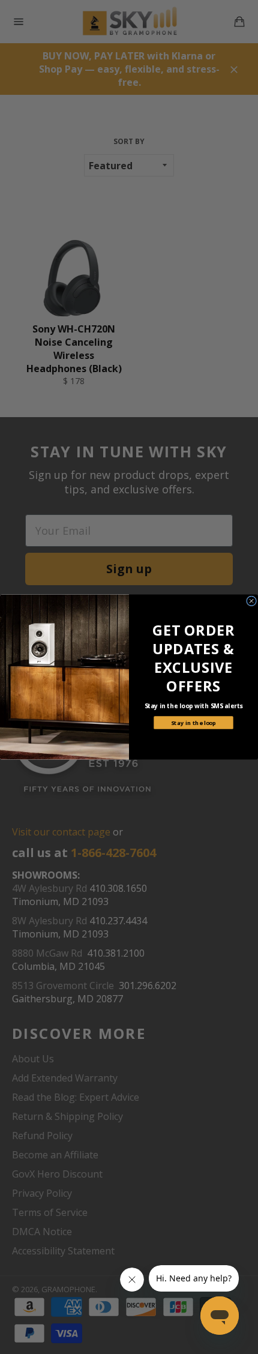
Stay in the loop (193, 722)
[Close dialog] (251, 601)
